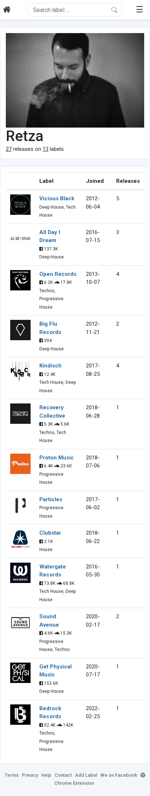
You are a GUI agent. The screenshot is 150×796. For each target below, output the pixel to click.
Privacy (30, 775)
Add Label (86, 775)
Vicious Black (56, 198)
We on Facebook (118, 775)
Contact (63, 775)
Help (46, 775)
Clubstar (50, 533)
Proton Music (56, 457)
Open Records (57, 274)
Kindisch (50, 365)
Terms (12, 775)
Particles (50, 499)
